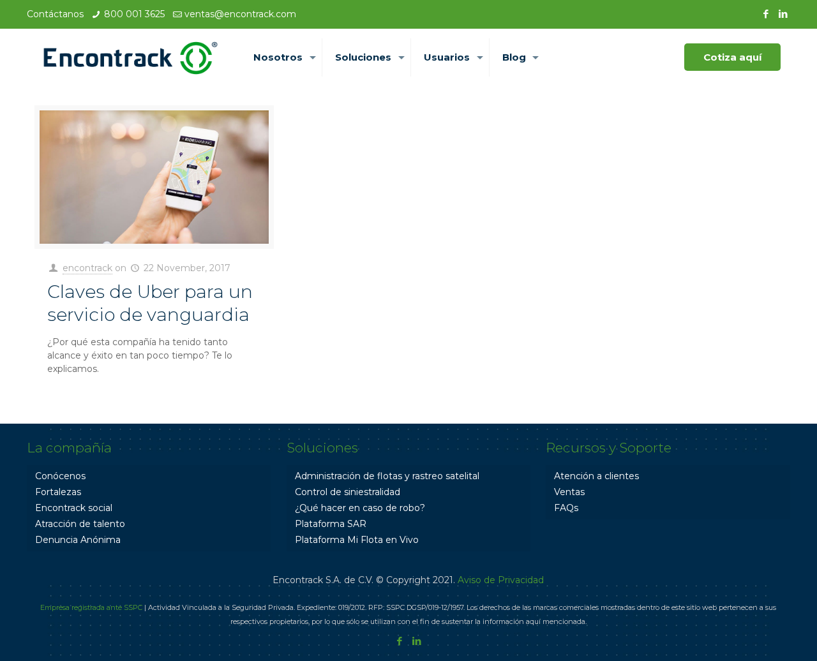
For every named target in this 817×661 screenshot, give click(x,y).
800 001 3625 (134, 14)
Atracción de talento (80, 524)
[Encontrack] (130, 57)
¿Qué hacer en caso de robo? (360, 508)
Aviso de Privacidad (501, 580)
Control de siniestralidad (347, 492)
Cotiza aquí (732, 57)
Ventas (569, 492)
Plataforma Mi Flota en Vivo (357, 540)
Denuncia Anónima (78, 540)
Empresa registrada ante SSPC (91, 607)
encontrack (87, 268)
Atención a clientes (596, 476)
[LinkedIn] (783, 14)
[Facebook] (766, 14)
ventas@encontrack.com (240, 14)
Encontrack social (73, 508)
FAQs (566, 508)
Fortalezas (58, 492)
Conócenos (60, 476)
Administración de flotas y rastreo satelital (387, 476)
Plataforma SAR (330, 524)
